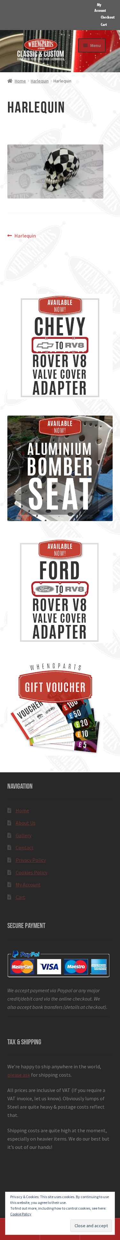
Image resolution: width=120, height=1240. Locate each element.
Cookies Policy (31, 872)
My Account (100, 7)
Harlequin (40, 81)
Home (20, 81)
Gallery (23, 835)
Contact (25, 847)
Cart (104, 24)
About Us (26, 823)
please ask (18, 1075)
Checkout (108, 16)
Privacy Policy (31, 860)
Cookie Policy (20, 1214)
